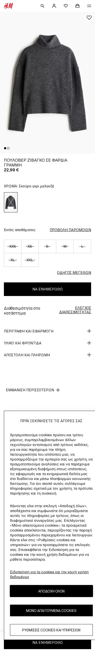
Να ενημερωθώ (47, 289)
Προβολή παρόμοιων (70, 230)
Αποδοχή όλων (51, 591)
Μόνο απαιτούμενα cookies (51, 611)
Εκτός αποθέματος (20, 230)
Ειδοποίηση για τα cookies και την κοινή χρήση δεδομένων (49, 574)
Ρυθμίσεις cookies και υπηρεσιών (51, 630)
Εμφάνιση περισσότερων (30, 390)
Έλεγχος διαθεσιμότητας (75, 310)
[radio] (11, 202)
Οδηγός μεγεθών (74, 272)
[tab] (5, 148)
